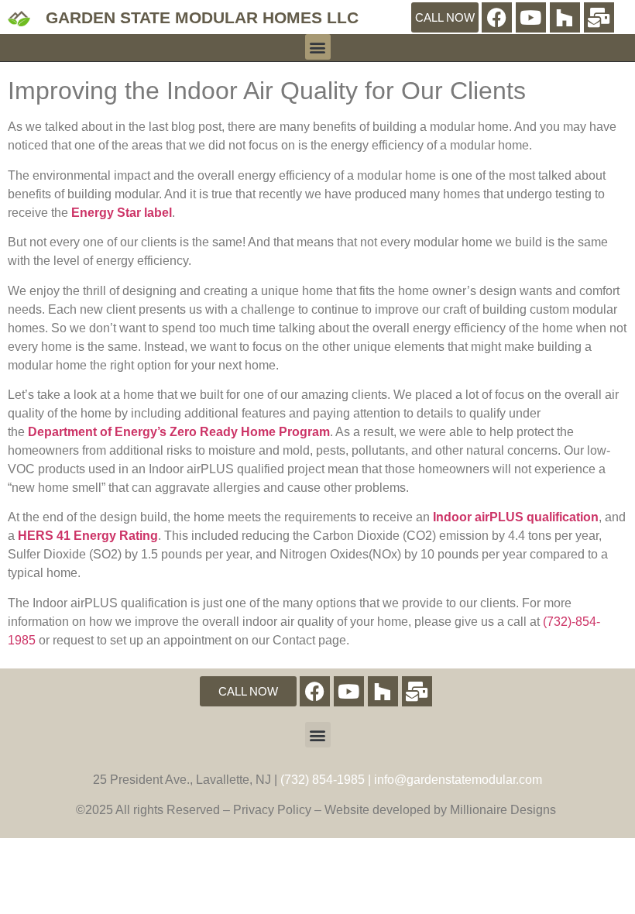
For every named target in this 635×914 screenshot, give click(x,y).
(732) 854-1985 (322, 779)
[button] (318, 47)
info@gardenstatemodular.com (458, 779)
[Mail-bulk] (599, 17)
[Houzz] (565, 17)
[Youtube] (531, 17)
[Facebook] (497, 17)
